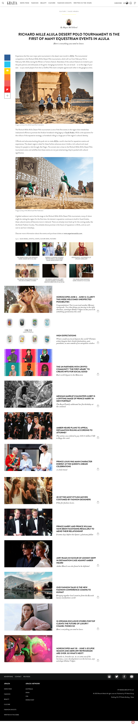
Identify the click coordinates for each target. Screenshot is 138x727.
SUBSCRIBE (118, 3)
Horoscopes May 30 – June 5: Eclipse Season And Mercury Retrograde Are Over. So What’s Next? (75, 651)
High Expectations (66, 335)
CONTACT (18, 677)
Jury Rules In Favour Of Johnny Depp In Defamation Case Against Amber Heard (76, 560)
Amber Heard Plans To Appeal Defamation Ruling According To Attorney (74, 430)
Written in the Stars (83, 3)
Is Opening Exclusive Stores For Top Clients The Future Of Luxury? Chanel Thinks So (75, 624)
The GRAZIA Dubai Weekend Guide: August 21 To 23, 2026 (81, 280)
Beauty (43, 3)
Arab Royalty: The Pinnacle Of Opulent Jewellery (81, 258)
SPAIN (27, 693)
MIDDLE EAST (30, 700)
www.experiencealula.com (73, 233)
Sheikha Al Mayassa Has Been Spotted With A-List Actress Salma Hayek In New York (54, 259)
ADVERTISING (8, 677)
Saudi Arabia (69, 132)
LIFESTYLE (31, 239)
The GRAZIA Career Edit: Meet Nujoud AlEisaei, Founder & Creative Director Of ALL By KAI (54, 280)
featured (53, 239)
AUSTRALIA (29, 689)
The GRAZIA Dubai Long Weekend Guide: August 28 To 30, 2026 (27, 258)
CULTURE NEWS (44, 239)
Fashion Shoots (64, 3)
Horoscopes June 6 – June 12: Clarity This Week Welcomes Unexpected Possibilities (75, 299)
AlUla (72, 56)
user (130, 3)
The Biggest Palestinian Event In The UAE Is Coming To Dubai (27, 280)
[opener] (135, 3)
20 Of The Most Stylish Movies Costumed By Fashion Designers (73, 498)
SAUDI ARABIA (73, 11)
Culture (51, 3)
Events (37, 239)
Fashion (35, 3)
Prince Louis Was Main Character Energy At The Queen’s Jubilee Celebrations (74, 464)
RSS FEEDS (26, 677)
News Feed (24, 3)
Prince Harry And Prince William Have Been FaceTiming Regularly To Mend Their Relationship (75, 529)
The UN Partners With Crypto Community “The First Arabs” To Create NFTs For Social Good (73, 369)
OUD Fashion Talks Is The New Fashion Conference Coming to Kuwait (73, 590)
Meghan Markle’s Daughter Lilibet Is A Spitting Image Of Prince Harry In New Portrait (75, 398)
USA (27, 696)
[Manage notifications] (133, 722)
